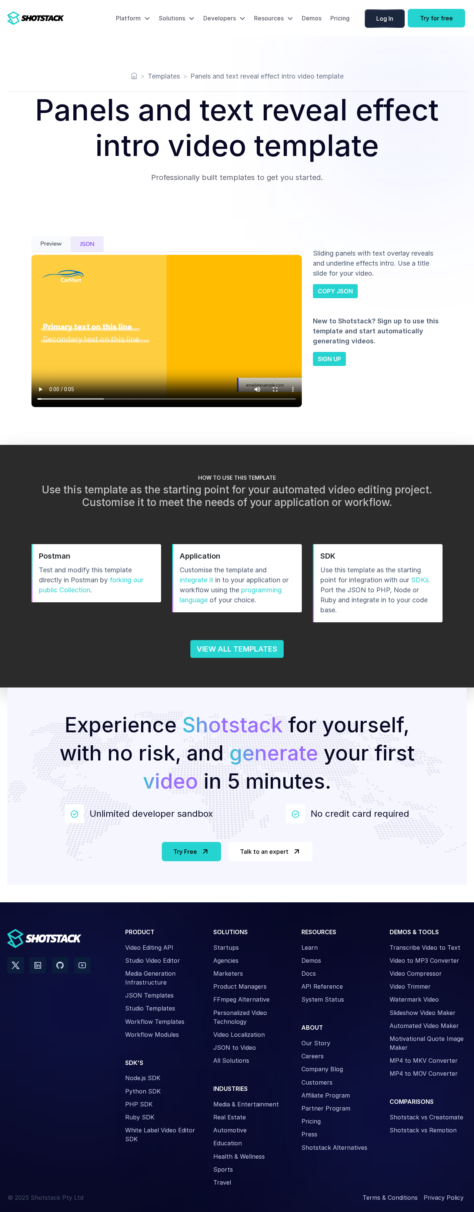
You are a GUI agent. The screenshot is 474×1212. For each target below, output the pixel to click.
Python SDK (143, 1091)
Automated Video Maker (424, 1025)
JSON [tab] (87, 244)
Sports (223, 1169)
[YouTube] (82, 965)
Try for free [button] (436, 18)
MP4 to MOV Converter (424, 1073)
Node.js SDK (142, 1078)
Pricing (340, 18)
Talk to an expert (264, 851)
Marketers (228, 973)
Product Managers (240, 986)
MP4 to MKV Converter (424, 1060)
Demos (311, 18)
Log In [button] (384, 18)
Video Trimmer (410, 986)
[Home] (134, 76)
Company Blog (322, 1069)
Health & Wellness (239, 1156)
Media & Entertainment (246, 1104)
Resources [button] (269, 18)
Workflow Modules (152, 1034)
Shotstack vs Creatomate (426, 1117)
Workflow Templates (154, 1021)
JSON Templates (149, 995)
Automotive (230, 1130)
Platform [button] (128, 18)
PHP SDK (139, 1104)
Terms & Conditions (390, 1197)
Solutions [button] (172, 18)
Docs (308, 973)
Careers (312, 1056)
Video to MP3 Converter (424, 960)
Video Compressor (416, 973)
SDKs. (420, 580)
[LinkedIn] (37, 965)
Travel (222, 1182)
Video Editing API (149, 947)
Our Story (315, 1043)
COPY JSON (335, 291)
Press (309, 1134)
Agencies (225, 960)
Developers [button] (219, 18)
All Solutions (231, 1060)
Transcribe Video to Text (425, 947)
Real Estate (229, 1117)
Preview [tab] (51, 244)
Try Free (185, 851)
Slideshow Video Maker (422, 1012)
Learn (309, 947)
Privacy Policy (444, 1197)
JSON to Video (234, 1047)
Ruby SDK (139, 1117)
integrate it (196, 580)
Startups (226, 947)
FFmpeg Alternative (241, 999)
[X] (15, 965)
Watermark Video (414, 999)
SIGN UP (329, 359)
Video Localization (239, 1034)
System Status (322, 999)
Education (227, 1143)
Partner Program (325, 1108)
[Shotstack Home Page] (51, 18)
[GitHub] (60, 965)
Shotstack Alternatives (334, 1147)
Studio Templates (150, 1008)
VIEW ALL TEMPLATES (237, 649)
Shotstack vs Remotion (423, 1130)
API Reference (322, 986)
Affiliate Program (325, 1095)
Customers (317, 1082)
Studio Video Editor (152, 960)
